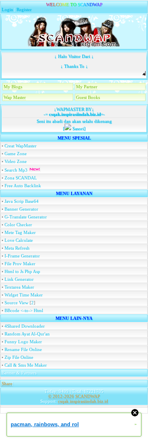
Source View (16, 302)
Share (7, 383)
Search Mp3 (17, 170)
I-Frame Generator (22, 255)
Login (7, 9)
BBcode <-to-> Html (24, 310)
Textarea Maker (19, 287)
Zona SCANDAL (21, 177)
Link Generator (19, 279)
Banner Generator (21, 209)
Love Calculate (19, 240)
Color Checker (18, 224)
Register (24, 9)
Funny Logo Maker (23, 341)
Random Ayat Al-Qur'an (27, 333)
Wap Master (15, 97)
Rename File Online (23, 349)
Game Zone (16, 153)
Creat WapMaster (21, 145)
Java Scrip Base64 (22, 201)
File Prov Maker (20, 263)
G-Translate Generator (26, 216)
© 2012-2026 (61, 396)
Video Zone (16, 161)
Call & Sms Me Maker (26, 365)
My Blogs (13, 86)
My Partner (86, 86)
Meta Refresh (17, 248)
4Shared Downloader (25, 326)
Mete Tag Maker (20, 232)
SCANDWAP (87, 396)
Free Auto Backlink (23, 185)
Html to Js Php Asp (22, 271)
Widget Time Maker (24, 294)
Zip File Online (19, 357)
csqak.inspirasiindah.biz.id (74, 114)
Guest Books (88, 97)
